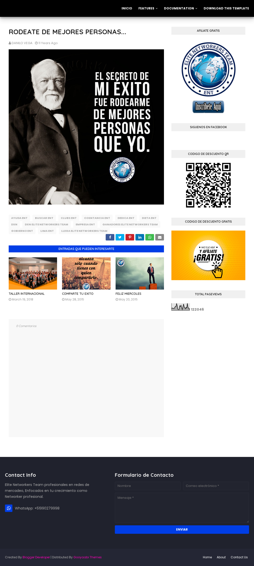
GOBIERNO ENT (22, 231)
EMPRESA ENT (85, 224)
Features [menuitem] (146, 8)
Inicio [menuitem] (127, 8)
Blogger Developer (36, 557)
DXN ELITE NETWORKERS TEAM (46, 224)
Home (207, 557)
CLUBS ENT (69, 218)
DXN (14, 224)
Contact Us (239, 557)
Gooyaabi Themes (87, 557)
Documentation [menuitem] (179, 8)
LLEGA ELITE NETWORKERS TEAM (84, 231)
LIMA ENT (47, 231)
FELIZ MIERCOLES (128, 294)
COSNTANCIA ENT (97, 218)
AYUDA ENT (19, 218)
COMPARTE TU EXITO (78, 294)
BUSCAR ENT (44, 218)
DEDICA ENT (126, 218)
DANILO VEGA (22, 43)
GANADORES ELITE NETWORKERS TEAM (130, 224)
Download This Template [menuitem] (226, 8)
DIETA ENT (149, 218)
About (221, 557)
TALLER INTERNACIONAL (27, 294)
